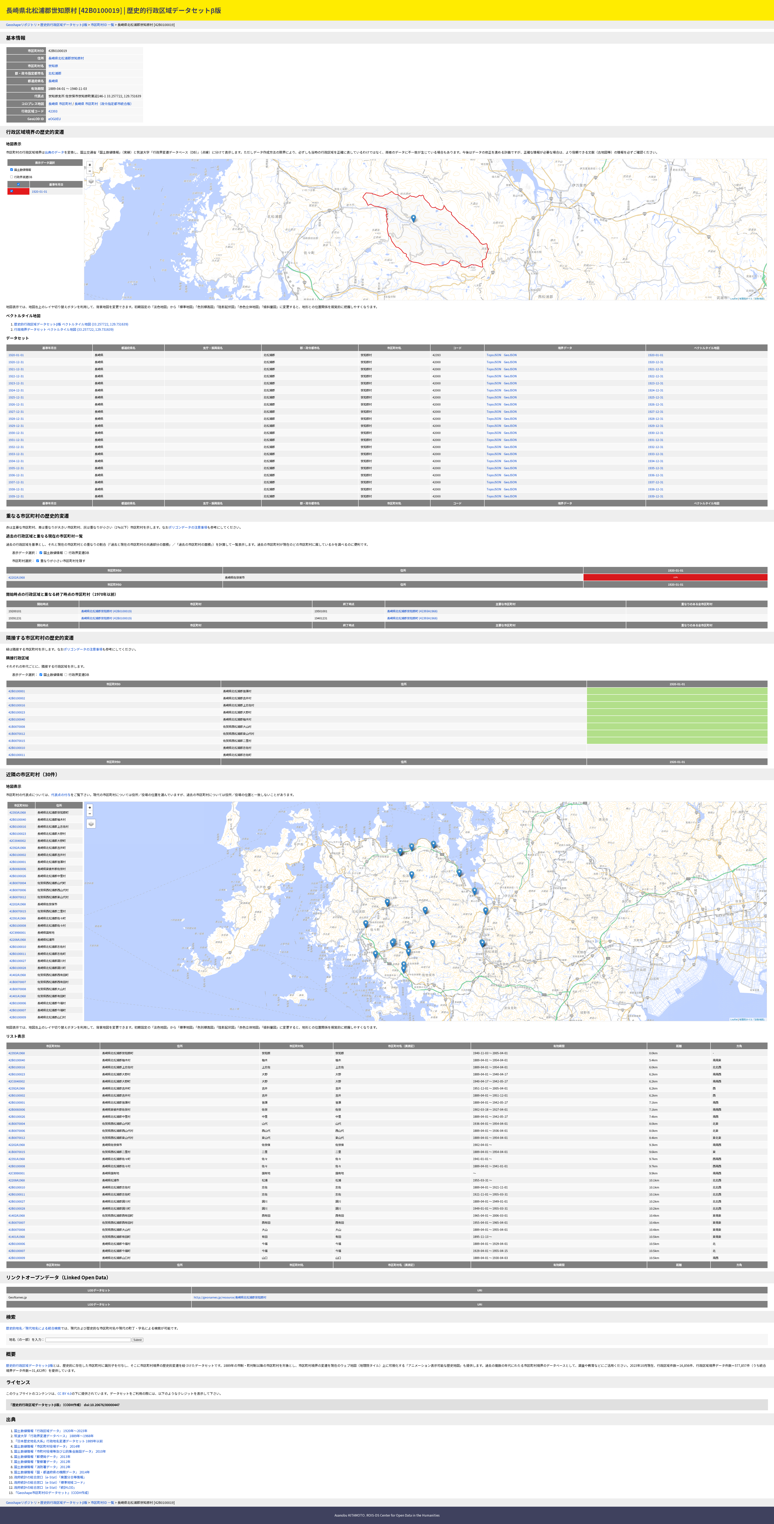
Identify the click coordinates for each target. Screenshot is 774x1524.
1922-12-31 (16, 376)
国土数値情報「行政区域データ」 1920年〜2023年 (50, 1430)
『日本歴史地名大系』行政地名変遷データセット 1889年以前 (58, 1441)
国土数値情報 (22, 169)
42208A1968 (16, 1180)
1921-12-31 (16, 369)
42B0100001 (16, 691)
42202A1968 (16, 577)
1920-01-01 (16, 355)
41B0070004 (16, 1123)
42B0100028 (16, 1208)
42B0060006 (16, 1109)
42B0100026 (16, 1116)
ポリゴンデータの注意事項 (188, 527)
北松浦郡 (54, 73)
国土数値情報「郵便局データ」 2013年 (42, 1456)
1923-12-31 (16, 383)
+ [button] (89, 164)
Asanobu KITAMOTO (350, 1515)
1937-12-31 (16, 482)
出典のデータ (54, 152)
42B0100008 (16, 1166)
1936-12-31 (16, 475)
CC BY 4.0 (65, 1393)
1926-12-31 (16, 404)
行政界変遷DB (23, 177)
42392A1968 (16, 1088)
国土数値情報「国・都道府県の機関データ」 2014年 (52, 1472)
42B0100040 (16, 719)
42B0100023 (16, 712)
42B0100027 (16, 1201)
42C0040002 (16, 1081)
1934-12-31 (16, 461)
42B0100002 (16, 698)
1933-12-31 (16, 454)
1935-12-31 (16, 468)
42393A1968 (16, 1053)
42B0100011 (16, 755)
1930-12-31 (16, 432)
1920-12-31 (16, 362)
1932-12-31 (16, 447)
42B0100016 (16, 705)
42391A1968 (16, 1159)
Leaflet (734, 298)
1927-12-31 (16, 411)
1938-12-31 (16, 489)
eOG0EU (54, 118)
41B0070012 (16, 733)
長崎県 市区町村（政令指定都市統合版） (104, 103)
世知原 (53, 65)
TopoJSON (494, 355)
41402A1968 (16, 1215)
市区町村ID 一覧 (102, 24)
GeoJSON (510, 355)
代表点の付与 (61, 794)
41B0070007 (16, 1222)
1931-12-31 (16, 440)
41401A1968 (16, 1236)
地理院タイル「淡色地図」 (752, 298)
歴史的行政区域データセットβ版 (63, 24)
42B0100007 (16, 1251)
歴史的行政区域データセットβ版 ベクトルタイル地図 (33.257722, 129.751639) (71, 324)
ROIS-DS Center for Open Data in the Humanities (403, 1515)
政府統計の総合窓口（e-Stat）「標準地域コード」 (50, 1482)
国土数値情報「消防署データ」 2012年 (42, 1466)
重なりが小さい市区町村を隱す (62, 560)
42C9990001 (16, 1173)
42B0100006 (16, 1243)
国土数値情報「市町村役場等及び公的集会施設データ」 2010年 (60, 1451)
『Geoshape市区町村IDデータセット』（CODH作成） (52, 1492)
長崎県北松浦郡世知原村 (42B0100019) (106, 611)
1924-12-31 (16, 390)
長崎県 (53, 80)
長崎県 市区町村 (60, 103)
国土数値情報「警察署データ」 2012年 (42, 1461)
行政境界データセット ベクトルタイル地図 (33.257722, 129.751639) (64, 329)
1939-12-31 (16, 496)
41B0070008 (16, 726)
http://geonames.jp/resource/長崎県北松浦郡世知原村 (230, 1297)
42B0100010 (16, 747)
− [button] (89, 171)
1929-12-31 (16, 425)
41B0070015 (16, 740)
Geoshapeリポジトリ (21, 24)
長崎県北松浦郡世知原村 (66, 58)
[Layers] (91, 181)
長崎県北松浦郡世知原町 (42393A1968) (412, 611)
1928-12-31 (16, 418)
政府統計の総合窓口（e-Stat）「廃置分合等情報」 (50, 1477)
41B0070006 (16, 1130)
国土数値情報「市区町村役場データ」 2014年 (47, 1446)
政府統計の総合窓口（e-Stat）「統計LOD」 (45, 1487)
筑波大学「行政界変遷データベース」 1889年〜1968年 (54, 1435)
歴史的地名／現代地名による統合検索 (33, 1328)
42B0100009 (16, 1258)
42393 (52, 111)
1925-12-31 (16, 397)
